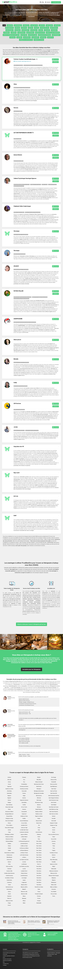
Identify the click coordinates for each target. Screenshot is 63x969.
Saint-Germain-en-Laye (53, 800)
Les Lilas (24, 861)
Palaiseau (39, 834)
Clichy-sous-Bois (9, 866)
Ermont (9, 905)
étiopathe (36, 27)
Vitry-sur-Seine (54, 893)
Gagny (24, 795)
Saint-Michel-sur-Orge (53, 809)
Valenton (53, 855)
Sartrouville (53, 820)
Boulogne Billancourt (9, 813)
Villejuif (53, 866)
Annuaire (4, 952)
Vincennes (54, 889)
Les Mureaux (24, 864)
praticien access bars (40, 32)
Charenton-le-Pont (9, 839)
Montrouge (39, 800)
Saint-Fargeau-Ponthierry (54, 797)
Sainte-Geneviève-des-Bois (53, 795)
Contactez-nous (6, 963)
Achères (9, 777)
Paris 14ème (38, 850)
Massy (24, 896)
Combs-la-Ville (9, 871)
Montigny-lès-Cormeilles (39, 793)
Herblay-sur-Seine (24, 816)
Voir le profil (55, 59)
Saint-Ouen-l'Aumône (53, 811)
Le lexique (4, 965)
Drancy (9, 891)
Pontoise (39, 896)
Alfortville (9, 779)
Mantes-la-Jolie (24, 891)
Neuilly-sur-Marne (38, 811)
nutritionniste (54, 30)
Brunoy (9, 823)
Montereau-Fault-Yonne (39, 784)
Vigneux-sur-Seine (53, 864)
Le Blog (42, 2)
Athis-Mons (9, 791)
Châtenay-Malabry (9, 841)
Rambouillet (39, 902)
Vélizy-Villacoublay (53, 859)
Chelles (9, 850)
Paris (39, 839)
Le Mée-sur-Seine (24, 845)
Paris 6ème (39, 877)
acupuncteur (9, 25)
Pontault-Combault (39, 893)
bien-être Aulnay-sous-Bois (27, 957)
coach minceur (49, 25)
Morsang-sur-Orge (39, 802)
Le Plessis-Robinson (24, 850)
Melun (24, 902)
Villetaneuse (53, 882)
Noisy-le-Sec (38, 823)
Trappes (53, 850)
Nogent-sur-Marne (39, 816)
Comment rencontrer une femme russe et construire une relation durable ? (14, 922)
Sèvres (53, 832)
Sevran (53, 829)
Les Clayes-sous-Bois (24, 859)
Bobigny (9, 802)
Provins (38, 898)
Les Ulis (24, 868)
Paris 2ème (39, 868)
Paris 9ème (39, 884)
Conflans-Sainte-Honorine (9, 873)
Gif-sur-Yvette (24, 807)
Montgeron (39, 788)
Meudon (38, 777)
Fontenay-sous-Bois (24, 788)
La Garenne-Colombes (24, 832)
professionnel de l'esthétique (44, 35)
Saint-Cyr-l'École (53, 791)
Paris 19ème (38, 861)
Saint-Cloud (53, 788)
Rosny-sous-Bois (53, 784)
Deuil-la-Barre (9, 889)
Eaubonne (9, 896)
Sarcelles (53, 818)
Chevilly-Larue (9, 855)
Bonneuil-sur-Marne (9, 811)
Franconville (24, 791)
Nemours (39, 807)
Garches (24, 797)
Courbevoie (9, 882)
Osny (39, 829)
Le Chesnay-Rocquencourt (24, 841)
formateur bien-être (44, 27)
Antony (9, 781)
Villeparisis (54, 877)
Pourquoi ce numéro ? (39, 928)
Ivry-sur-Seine (24, 823)
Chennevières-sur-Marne (9, 852)
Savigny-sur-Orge (53, 825)
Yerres (53, 896)
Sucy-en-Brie (53, 839)
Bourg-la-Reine (9, 816)
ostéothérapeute (21, 32)
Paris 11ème (38, 843)
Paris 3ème (39, 871)
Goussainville (24, 811)
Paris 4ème (39, 873)
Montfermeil (38, 786)
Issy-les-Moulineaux (24, 820)
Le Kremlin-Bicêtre (24, 843)
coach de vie (41, 25)
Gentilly (24, 804)
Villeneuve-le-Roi (53, 873)
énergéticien (23, 27)
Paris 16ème (38, 855)
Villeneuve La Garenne (53, 871)
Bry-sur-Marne (9, 825)
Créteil (9, 884)
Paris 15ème (38, 852)
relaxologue (19, 37)
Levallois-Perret (24, 871)
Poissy (39, 891)
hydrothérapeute (54, 27)
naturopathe (46, 30)
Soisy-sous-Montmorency (53, 834)
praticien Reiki (24, 35)
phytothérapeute (30, 32)
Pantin (39, 836)
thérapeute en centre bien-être (26, 39)
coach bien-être (34, 25)
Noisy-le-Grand (39, 820)
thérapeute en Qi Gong (38, 39)
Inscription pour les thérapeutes (31, 669)
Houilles (24, 818)
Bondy (9, 809)
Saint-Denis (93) (53, 793)
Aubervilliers (9, 793)
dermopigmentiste (9, 27)
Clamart (9, 861)
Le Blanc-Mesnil (24, 836)
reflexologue (12, 37)
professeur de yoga (32, 35)
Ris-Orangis (53, 777)
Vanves (53, 857)
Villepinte (53, 880)
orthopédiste (6, 32)
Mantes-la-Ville (24, 893)
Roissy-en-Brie (54, 779)
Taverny (53, 843)
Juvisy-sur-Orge (24, 827)
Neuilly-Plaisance (39, 809)
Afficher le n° (56, 135)
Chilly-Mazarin (9, 857)
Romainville (53, 781)
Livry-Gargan (24, 877)
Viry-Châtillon (53, 891)
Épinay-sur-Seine (9, 900)
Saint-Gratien (53, 802)
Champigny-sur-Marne (9, 834)
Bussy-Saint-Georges (9, 827)
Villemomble (53, 868)
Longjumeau (24, 882)
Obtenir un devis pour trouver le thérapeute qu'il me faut (31, 624)
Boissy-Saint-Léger (9, 807)
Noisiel (39, 818)
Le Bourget (24, 839)
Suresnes (54, 841)
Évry (24, 781)
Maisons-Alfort (24, 884)
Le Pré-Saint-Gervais (24, 855)
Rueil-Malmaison (53, 786)
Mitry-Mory (39, 779)
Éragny (9, 902)
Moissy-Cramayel (38, 781)
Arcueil (9, 784)
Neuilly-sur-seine (39, 813)
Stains (53, 836)
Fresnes (24, 793)
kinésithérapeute (25, 30)
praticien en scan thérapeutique (52, 32)
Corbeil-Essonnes (9, 875)
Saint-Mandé (53, 804)
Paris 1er (39, 864)
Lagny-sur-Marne (24, 834)
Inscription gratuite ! (56, 2)
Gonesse (24, 809)
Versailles (54, 861)
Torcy (54, 848)
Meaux (24, 900)
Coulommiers (9, 880)
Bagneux (9, 795)
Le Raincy (24, 857)
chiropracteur (26, 25)
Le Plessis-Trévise (24, 852)
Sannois (53, 816)
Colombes (9, 868)
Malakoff (24, 889)
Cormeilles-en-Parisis (9, 877)
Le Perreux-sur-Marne (24, 848)
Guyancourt (24, 813)
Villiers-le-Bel (53, 884)
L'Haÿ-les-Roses (24, 873)
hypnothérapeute (9, 30)
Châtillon (9, 843)
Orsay (39, 827)
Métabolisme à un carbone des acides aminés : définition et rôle (53, 922)
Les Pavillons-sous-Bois (24, 866)
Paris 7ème (39, 880)
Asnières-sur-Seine (9, 788)
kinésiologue (17, 30)
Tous (4, 25)
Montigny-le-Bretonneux (39, 791)
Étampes (24, 777)
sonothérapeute (35, 37)
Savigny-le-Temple (53, 823)
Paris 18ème (38, 859)
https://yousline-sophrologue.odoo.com (23, 61)
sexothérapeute (27, 37)
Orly (39, 825)
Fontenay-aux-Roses (24, 786)
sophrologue (43, 37)
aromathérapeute (17, 25)
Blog (4, 962)
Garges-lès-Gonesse (24, 800)
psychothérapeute (56, 35)
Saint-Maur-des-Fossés (53, 807)
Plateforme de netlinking (7, 960)
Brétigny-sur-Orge (9, 818)
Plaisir (39, 889)
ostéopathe (13, 32)
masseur (40, 30)
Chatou (9, 845)
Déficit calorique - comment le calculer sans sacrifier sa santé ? (34, 922)
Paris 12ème (38, 845)
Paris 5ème (39, 875)
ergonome (30, 27)
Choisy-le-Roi (9, 859)
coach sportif (57, 25)
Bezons (9, 800)
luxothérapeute (34, 30)
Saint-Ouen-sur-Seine (53, 813)
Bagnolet (9, 797)
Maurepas (24, 898)
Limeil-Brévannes (24, 875)
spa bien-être (50, 37)
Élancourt (9, 898)
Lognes (24, 880)
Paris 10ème (38, 841)
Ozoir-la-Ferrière (39, 832)
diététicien (17, 27)
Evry (24, 779)
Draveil (9, 893)
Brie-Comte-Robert (9, 820)
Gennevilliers (24, 802)
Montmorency (39, 795)
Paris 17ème (38, 857)
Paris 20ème (38, 866)
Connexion (48, 2)
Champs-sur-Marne (9, 836)
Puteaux (39, 900)
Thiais (53, 845)
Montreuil (39, 797)
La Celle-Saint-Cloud (24, 829)
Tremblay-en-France (54, 852)
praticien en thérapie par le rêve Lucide (11, 35)
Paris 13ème (38, 848)
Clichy (9, 864)
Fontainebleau (24, 784)
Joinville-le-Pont (24, 825)
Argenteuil (9, 786)
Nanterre (39, 804)
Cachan (9, 829)
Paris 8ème (39, 882)
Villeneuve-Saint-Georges (54, 875)
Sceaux (53, 827)
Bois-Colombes (9, 804)
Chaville (9, 848)
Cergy (9, 832)
